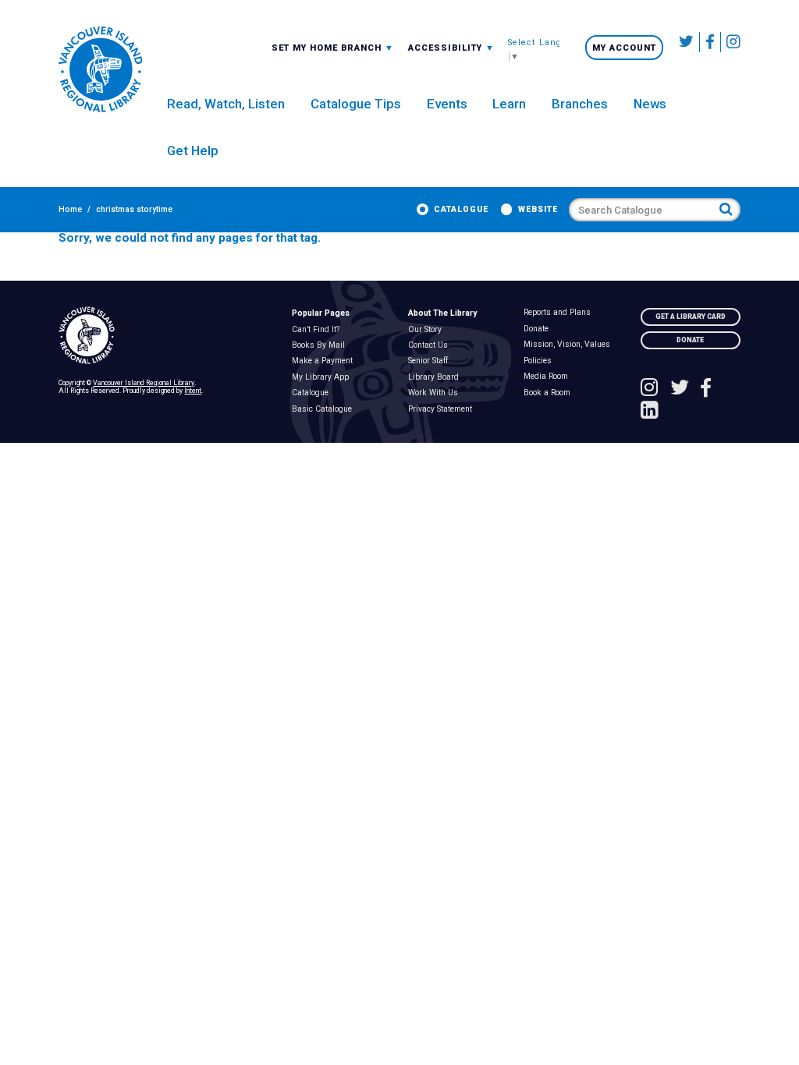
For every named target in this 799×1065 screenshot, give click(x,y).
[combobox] (333, 48)
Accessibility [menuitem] (451, 47)
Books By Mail (321, 345)
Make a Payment (325, 361)
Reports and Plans (560, 312)
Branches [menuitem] (580, 103)
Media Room (549, 376)
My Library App (323, 377)
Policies (541, 361)
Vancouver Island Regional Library (143, 383)
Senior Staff (431, 361)
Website (538, 209)
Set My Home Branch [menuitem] (328, 47)
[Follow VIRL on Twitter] (686, 42)
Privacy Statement (443, 409)
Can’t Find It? (318, 329)
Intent (192, 391)
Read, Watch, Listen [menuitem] (226, 103)
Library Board (436, 377)
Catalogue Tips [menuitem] (356, 103)
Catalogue (461, 209)
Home (70, 209)
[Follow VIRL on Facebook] (710, 42)
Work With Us (436, 393)
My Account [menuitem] (624, 48)
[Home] (166, 336)
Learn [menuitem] (509, 103)
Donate (539, 329)
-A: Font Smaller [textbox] (451, 47)
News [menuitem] (650, 103)
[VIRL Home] (100, 70)
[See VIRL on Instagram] (730, 42)
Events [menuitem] (447, 103)
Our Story (428, 329)
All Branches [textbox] (308, 47)
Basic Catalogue (324, 409)
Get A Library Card (690, 316)
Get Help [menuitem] (192, 150)
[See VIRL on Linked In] (650, 411)
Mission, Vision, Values (570, 344)
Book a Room (550, 393)
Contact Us (431, 345)
